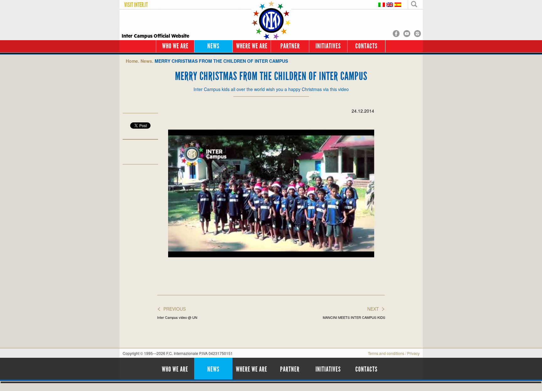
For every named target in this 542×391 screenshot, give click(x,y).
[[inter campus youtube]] (406, 33)
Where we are (252, 46)
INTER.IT (141, 4)
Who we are (175, 46)
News (213, 46)
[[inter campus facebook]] (396, 33)
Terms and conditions (386, 353)
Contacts (366, 46)
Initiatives (328, 46)
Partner (290, 46)
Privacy (413, 353)
